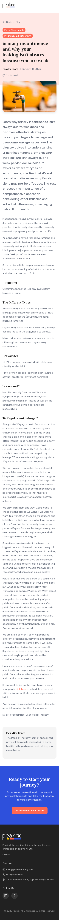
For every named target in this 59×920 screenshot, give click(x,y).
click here (21, 689)
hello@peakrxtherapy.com (19, 869)
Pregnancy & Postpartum (17, 35)
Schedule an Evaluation (29, 810)
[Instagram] (6, 896)
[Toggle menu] (53, 5)
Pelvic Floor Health (14, 30)
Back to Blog (13, 22)
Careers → (8, 854)
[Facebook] (14, 896)
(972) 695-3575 (14, 874)
